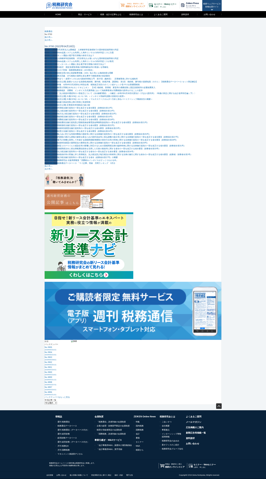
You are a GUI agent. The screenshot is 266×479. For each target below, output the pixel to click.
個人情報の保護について (79, 475)
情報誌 (58, 416)
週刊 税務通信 (63, 422)
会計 (138, 434)
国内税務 (140, 426)
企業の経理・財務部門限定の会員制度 (113, 426)
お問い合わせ (209, 14)
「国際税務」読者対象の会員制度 (111, 434)
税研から (140, 450)
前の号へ (48, 37)
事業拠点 (166, 430)
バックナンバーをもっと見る (57, 397)
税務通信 (48, 31)
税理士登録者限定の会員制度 (109, 430)
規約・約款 (119, 475)
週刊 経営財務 (63, 434)
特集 (138, 422)
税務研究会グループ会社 (172, 449)
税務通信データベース (67, 426)
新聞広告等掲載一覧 (196, 433)
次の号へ (48, 40)
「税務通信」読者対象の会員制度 (111, 422)
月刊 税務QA (63, 446)
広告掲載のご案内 (195, 427)
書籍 (138, 438)
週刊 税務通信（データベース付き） (73, 430)
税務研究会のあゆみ (170, 441)
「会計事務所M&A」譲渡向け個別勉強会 (114, 445)
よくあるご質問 (160, 14)
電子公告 (129, 475)
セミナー (140, 442)
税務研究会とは (136, 14)
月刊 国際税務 (63, 450)
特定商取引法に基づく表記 (101, 475)
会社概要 (166, 426)
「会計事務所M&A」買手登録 (109, 449)
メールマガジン (193, 422)
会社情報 (49, 475)
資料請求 (185, 14)
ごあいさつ (167, 422)
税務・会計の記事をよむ (111, 14)
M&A (138, 446)
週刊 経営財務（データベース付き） (73, 442)
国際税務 (140, 430)
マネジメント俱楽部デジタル (70, 454)
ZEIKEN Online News (145, 416)
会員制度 (99, 416)
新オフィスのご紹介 (170, 445)
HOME (58, 14)
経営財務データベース (67, 438)
